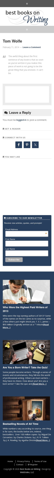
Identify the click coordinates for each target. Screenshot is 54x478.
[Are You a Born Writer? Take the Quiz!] (26, 362)
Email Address (26, 229)
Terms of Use (40, 461)
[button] (27, 3)
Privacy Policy (23, 461)
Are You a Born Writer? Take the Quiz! (25, 367)
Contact (19, 464)
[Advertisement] (31, 93)
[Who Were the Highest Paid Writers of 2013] (26, 302)
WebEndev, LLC (27, 472)
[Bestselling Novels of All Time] (26, 419)
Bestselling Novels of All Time (20, 424)
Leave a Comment (32, 47)
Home (10, 461)
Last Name (10, 249)
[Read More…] (39, 383)
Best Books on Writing (27, 17)
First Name (10, 239)
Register (34, 464)
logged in (21, 119)
